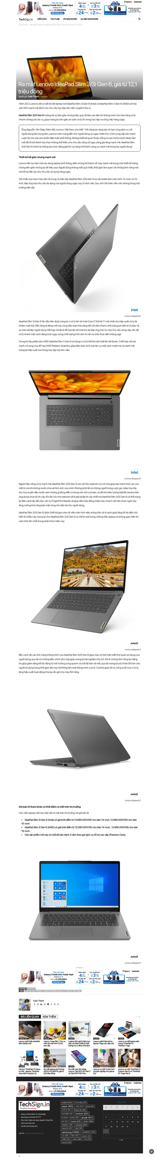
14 (127, 1122)
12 (117, 1122)
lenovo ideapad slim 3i (54, 991)
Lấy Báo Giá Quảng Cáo (29, 1126)
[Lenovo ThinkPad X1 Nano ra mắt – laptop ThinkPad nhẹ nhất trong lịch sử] (30, 1058)
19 (117, 1127)
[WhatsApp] (58, 1004)
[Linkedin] (41, 1004)
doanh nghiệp (67, 1113)
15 (132, 1122)
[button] (139, 19)
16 (138, 1122)
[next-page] (139, 1016)
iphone (88, 1121)
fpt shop (74, 1117)
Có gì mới (23, 24)
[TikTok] (51, 1004)
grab (65, 1121)
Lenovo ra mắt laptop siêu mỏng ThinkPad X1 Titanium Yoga (128, 1043)
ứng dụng (66, 1142)
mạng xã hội (67, 1128)
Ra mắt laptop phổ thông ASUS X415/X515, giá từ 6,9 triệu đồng (54, 1071)
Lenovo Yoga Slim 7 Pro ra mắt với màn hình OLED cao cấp (54, 1043)
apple (67, 1106)
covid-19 (66, 1110)
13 (122, 1122)
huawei (76, 1121)
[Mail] (45, 1004)
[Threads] (61, 1004)
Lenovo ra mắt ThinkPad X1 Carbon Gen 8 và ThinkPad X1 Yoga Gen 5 (129, 1071)
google (87, 1117)
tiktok (74, 1136)
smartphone (88, 1132)
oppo (78, 1128)
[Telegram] (48, 1004)
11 (111, 1122)
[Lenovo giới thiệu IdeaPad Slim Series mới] (30, 1030)
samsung (70, 1132)
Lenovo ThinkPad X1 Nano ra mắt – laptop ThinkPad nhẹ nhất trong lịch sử (29, 1071)
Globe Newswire (89, 19)
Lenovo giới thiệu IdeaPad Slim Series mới (29, 1042)
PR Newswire (70, 19)
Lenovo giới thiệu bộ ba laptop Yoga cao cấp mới (103, 1042)
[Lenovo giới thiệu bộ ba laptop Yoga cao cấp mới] (104, 1030)
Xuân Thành (33, 96)
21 (127, 1127)
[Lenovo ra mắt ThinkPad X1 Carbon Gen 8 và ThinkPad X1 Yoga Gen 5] (129, 1058)
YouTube (55, 19)
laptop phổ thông (33, 991)
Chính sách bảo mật (28, 1123)
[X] (55, 1004)
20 (122, 1127)
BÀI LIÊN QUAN (30, 1016)
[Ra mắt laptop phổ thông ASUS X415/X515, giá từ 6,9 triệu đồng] (55, 1058)
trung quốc (86, 1136)
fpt (64, 1117)
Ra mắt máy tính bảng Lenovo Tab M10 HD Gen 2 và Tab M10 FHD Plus (79, 1071)
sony (65, 1136)
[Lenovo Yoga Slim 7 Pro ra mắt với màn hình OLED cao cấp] (55, 1030)
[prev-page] (136, 1016)
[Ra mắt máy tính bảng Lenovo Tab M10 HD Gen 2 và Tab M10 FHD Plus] (79, 1058)
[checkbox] (151, 1151)
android (67, 1102)
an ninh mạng (80, 1102)
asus (80, 1106)
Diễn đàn (42, 19)
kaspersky (67, 1125)
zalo (87, 1139)
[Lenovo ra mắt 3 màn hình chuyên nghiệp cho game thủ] (104, 1058)
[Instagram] (38, 1004)
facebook (82, 1113)
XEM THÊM (49, 1016)
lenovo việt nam (73, 991)
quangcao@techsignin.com (34, 1133)
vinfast (66, 1139)
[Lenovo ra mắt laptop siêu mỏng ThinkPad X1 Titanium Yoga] (129, 1030)
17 (106, 1127)
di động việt (80, 1110)
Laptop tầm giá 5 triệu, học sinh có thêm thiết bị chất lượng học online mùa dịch (79, 1043)
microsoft (81, 1125)
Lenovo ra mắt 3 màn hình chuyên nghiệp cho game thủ (104, 1071)
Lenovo (31, 989)
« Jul (121, 1140)
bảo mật (90, 1106)
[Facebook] (35, 1004)
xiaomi (77, 1139)
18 (111, 1127)
